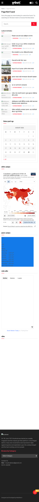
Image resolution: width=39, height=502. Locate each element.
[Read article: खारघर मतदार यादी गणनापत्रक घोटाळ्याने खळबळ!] (6, 79)
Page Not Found (10, 8)
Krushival (15, 38)
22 (28, 148)
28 (24, 152)
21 (24, 148)
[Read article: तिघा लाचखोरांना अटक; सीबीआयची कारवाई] (6, 54)
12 (15, 144)
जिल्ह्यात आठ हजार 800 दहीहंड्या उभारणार (22, 36)
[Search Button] (36, 3)
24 (5, 152)
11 (10, 144)
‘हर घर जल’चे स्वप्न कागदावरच (19, 85)
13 (19, 144)
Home (3, 8)
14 (24, 144)
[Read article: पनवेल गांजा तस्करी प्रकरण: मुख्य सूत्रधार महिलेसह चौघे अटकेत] (6, 95)
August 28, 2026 (24, 38)
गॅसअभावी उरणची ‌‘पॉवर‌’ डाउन (19, 60)
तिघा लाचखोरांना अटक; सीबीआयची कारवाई (22, 52)
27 (19, 152)
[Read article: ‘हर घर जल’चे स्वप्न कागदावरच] (6, 87)
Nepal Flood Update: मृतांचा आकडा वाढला (23, 68)
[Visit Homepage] (16, 3)
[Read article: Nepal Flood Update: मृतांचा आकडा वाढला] (6, 71)
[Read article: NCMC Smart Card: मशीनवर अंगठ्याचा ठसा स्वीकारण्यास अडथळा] (6, 46)
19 (15, 148)
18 (10, 148)
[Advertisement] (19, 404)
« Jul (5, 159)
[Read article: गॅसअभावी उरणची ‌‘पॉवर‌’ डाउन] (6, 62)
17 (5, 148)
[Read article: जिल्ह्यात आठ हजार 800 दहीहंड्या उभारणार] (6, 38)
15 (28, 144)
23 (33, 148)
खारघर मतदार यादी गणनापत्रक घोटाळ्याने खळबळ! (24, 77)
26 (15, 152)
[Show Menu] (2, 3)
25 (10, 152)
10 (5, 144)
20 (19, 148)
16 (33, 144)
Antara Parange (17, 48)
